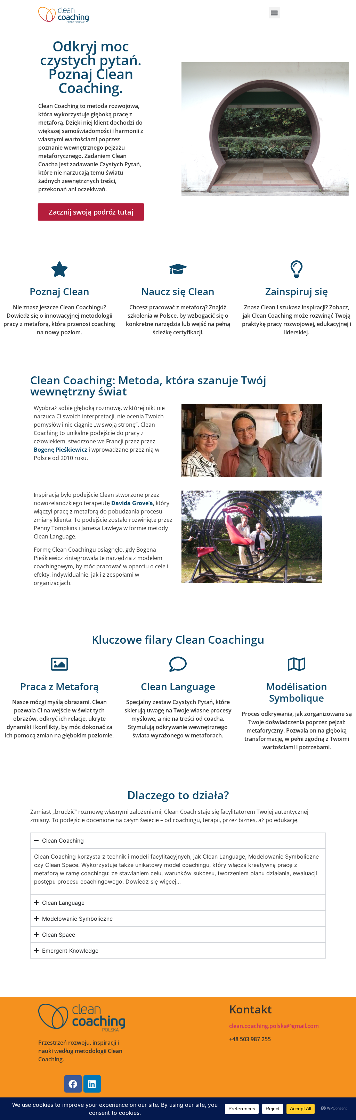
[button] (274, 12)
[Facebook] (73, 1084)
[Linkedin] (92, 1084)
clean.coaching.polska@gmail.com (274, 1026)
